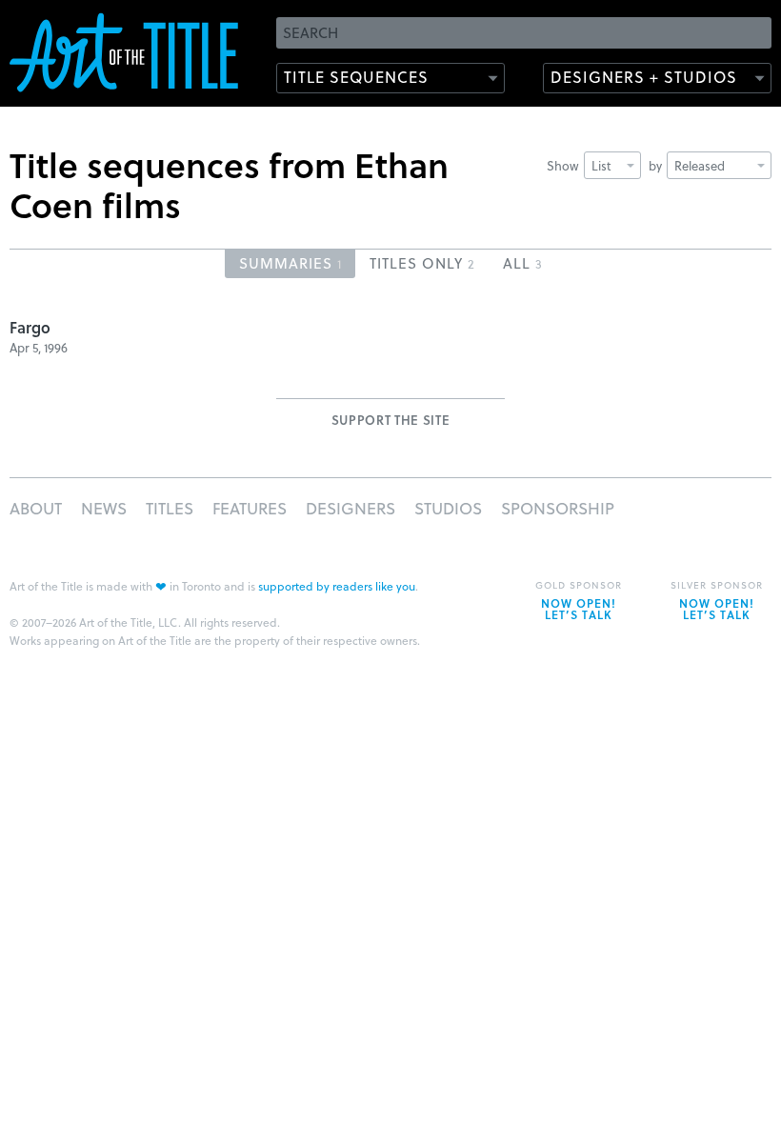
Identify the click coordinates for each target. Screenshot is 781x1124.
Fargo (30, 327)
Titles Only (422, 262)
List (601, 165)
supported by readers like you (336, 585)
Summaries (290, 262)
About (36, 508)
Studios (448, 508)
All (522, 262)
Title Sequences (356, 77)
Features (249, 508)
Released (699, 165)
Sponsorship (557, 508)
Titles (169, 508)
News (104, 508)
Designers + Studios (644, 77)
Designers (350, 508)
